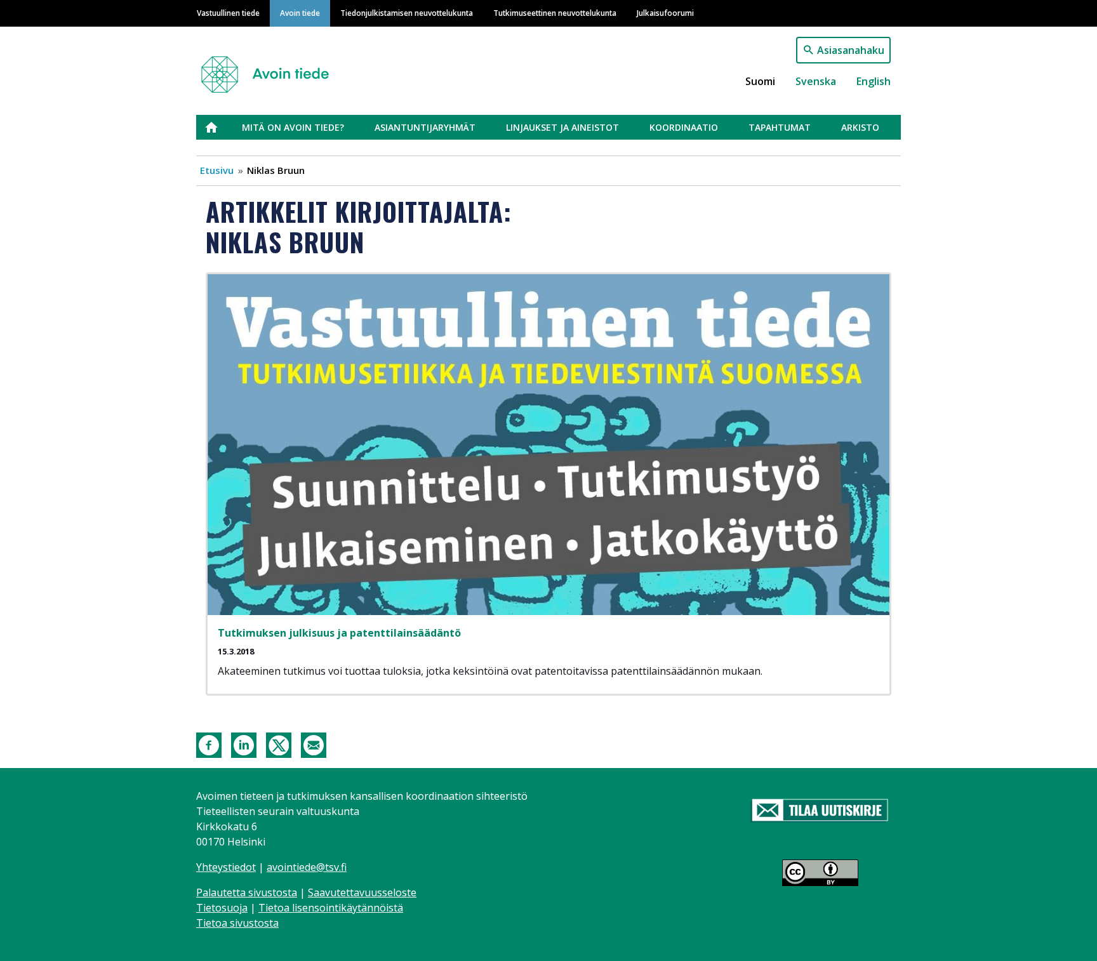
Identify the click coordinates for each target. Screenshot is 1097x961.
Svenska (815, 81)
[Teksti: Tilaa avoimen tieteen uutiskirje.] (820, 811)
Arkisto (860, 127)
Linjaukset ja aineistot (562, 127)
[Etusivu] (270, 69)
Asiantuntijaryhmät (425, 127)
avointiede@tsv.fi (307, 867)
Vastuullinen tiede (228, 13)
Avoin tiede (300, 13)
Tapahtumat (779, 127)
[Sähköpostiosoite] (313, 744)
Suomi (760, 81)
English (873, 81)
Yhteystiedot (226, 867)
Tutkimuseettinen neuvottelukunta (554, 13)
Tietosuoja (222, 908)
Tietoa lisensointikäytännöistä (330, 908)
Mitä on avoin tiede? (293, 127)
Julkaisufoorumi (665, 13)
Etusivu (219, 127)
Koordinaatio (683, 127)
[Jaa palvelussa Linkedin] (243, 744)
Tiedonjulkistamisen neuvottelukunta (406, 13)
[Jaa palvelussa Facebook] (209, 744)
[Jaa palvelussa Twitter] (278, 744)
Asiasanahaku (850, 50)
